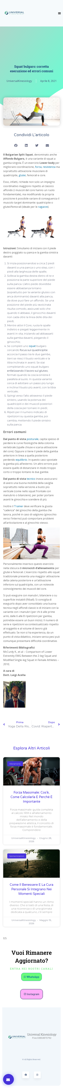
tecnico (31, 479)
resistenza (49, 167)
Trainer (18, 506)
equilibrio (21, 459)
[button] (59, 13)
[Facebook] (25, 1075)
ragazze (43, 207)
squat (32, 346)
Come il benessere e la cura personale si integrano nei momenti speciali (31, 889)
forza (38, 167)
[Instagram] (37, 1075)
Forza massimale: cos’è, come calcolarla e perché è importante (31, 797)
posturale (32, 439)
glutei (22, 175)
